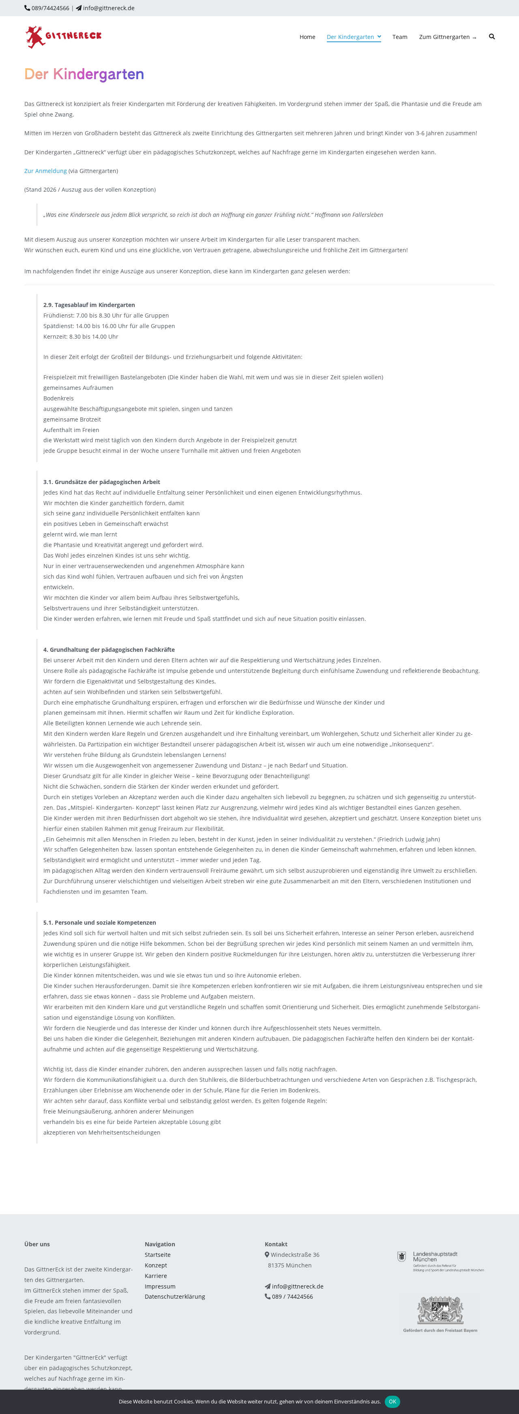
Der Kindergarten (350, 37)
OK (393, 1401)
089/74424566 (49, 8)
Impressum (160, 1286)
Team (399, 37)
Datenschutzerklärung (175, 1296)
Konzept (156, 1265)
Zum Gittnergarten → (448, 37)
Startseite (158, 1254)
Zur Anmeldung (45, 171)
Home (307, 37)
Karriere (156, 1276)
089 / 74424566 (292, 1296)
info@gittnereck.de (108, 8)
